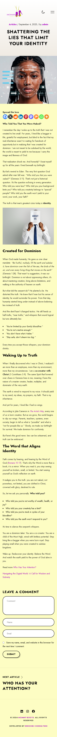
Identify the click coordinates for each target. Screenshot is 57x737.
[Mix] (36, 116)
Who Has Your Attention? (24, 567)
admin (45, 24)
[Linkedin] (20, 116)
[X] (10, 116)
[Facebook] (5, 116)
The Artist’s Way (37, 411)
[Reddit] (15, 116)
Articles (13, 24)
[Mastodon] (31, 116)
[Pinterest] (26, 116)
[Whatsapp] (41, 116)
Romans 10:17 (14, 462)
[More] (46, 116)
